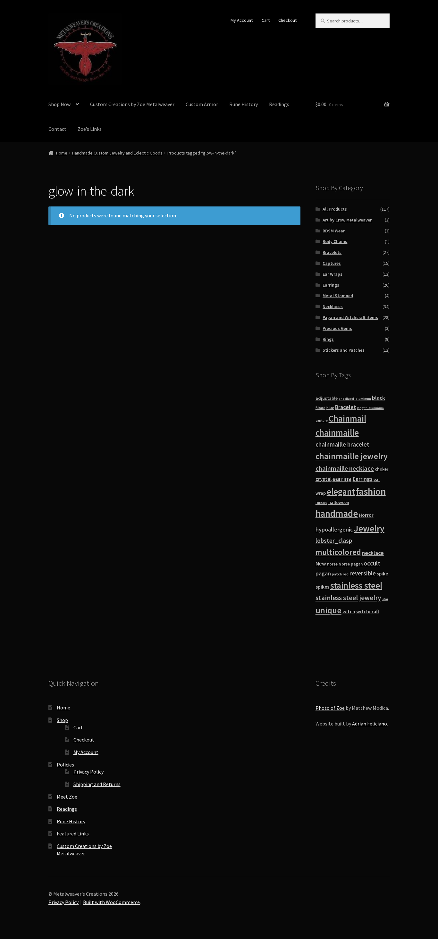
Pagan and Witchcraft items (350, 317)
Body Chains (335, 241)
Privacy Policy (88, 771)
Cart (266, 20)
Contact (57, 129)
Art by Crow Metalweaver (347, 220)
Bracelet (345, 407)
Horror (366, 515)
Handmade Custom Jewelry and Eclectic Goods (117, 153)
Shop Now (59, 104)
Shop (62, 720)
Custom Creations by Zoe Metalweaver (132, 104)
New (321, 563)
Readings (279, 104)
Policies (65, 764)
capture (322, 420)
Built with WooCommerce (111, 902)
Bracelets (332, 252)
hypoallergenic (334, 529)
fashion (371, 491)
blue (330, 407)
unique (328, 610)
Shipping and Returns (97, 784)
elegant (341, 491)
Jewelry (369, 528)
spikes (322, 587)
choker (381, 469)
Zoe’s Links (90, 129)
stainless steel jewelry (348, 597)
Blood (320, 408)
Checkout (287, 20)
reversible (363, 573)
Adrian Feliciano (369, 723)
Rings (328, 339)
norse (332, 564)
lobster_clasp (334, 540)
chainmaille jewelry (352, 456)
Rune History (243, 104)
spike (382, 574)
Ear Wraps (332, 274)
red (346, 574)
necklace (373, 553)
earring (342, 478)
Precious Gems (337, 328)
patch (337, 574)
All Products (335, 209)
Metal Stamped (338, 295)
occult (372, 563)
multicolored (338, 552)
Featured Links (73, 833)
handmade (337, 513)
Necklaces (333, 306)
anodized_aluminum (355, 399)
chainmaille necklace (345, 468)
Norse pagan (351, 564)
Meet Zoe (67, 796)
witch (348, 611)
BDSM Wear (334, 231)
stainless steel (356, 585)
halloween (338, 502)
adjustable (327, 398)
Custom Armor (202, 104)
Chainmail (347, 418)
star (385, 599)
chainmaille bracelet (342, 444)
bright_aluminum (370, 408)
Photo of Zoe (330, 708)
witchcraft (367, 611)
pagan (323, 573)
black (378, 397)
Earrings (331, 285)
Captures (332, 263)
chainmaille (337, 432)
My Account (242, 20)
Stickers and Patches (344, 350)
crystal (324, 478)
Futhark (321, 503)
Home (61, 153)
